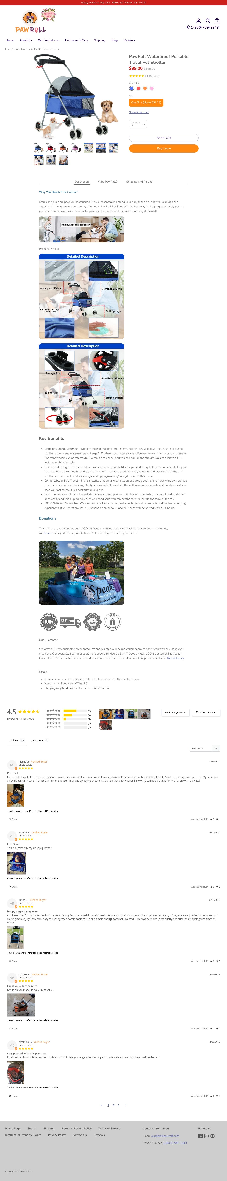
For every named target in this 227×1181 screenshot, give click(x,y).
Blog (115, 40)
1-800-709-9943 (204, 27)
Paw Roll (27, 1171)
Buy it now (164, 148)
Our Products (47, 40)
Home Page (13, 1129)
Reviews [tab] (13, 740)
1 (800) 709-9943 (175, 1143)
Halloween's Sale (76, 40)
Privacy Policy (57, 1135)
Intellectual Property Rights (23, 1135)
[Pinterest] (212, 1136)
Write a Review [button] (207, 712)
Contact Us (80, 1135)
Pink (151, 88)
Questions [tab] (37, 740)
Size (131, 96)
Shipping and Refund (139, 182)
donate (47, 533)
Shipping (100, 40)
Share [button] (14, 819)
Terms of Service (109, 1129)
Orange (145, 88)
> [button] (125, 1105)
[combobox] (138, 124)
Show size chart (139, 112)
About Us (26, 40)
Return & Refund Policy (77, 1129)
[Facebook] (200, 1136)
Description (82, 182)
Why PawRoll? (107, 182)
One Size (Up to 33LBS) (146, 102)
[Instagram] (206, 1136)
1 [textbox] (132, 126)
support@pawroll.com (165, 1136)
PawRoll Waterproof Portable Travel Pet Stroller (32, 811)
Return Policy (175, 658)
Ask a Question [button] (177, 712)
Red (138, 88)
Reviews (129, 40)
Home (10, 40)
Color (134, 83)
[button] (212, 819)
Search (31, 1129)
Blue (131, 88)
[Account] (198, 19)
